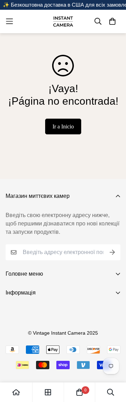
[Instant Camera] (63, 21)
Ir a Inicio (63, 126)
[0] (79, 392)
